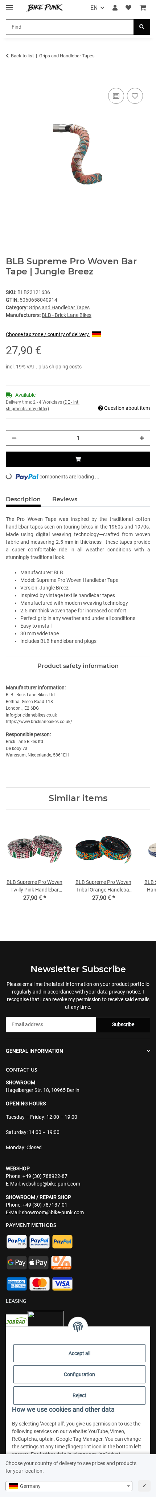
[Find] (142, 27)
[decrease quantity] (14, 438)
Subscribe (123, 1024)
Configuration (79, 1374)
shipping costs (65, 367)
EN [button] (94, 7)
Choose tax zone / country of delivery (48, 334)
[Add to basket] (11, 78)
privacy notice (124, 992)
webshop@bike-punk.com (51, 1184)
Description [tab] (23, 499)
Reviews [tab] (64, 499)
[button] (115, 8)
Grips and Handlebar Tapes (59, 307)
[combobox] (68, 1486)
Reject (79, 1395)
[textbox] (69, 1486)
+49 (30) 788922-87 (44, 1176)
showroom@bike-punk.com (53, 1212)
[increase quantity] (142, 438)
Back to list (22, 55)
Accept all (79, 1353)
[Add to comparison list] (116, 96)
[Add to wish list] (135, 96)
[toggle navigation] (9, 4)
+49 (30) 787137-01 (44, 1205)
